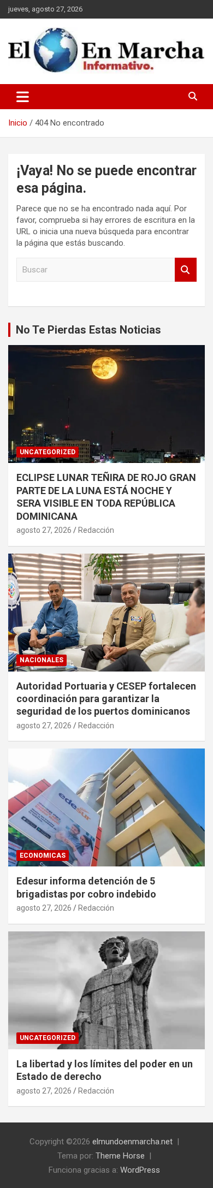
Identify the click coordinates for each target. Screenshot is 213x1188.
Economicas (43, 855)
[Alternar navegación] (22, 96)
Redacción (96, 530)
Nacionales (41, 660)
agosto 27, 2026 (44, 530)
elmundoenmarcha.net (132, 1142)
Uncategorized (47, 452)
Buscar (186, 270)
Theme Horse (120, 1156)
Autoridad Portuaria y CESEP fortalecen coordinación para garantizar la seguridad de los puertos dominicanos (106, 698)
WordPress (140, 1170)
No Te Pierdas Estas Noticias (88, 329)
